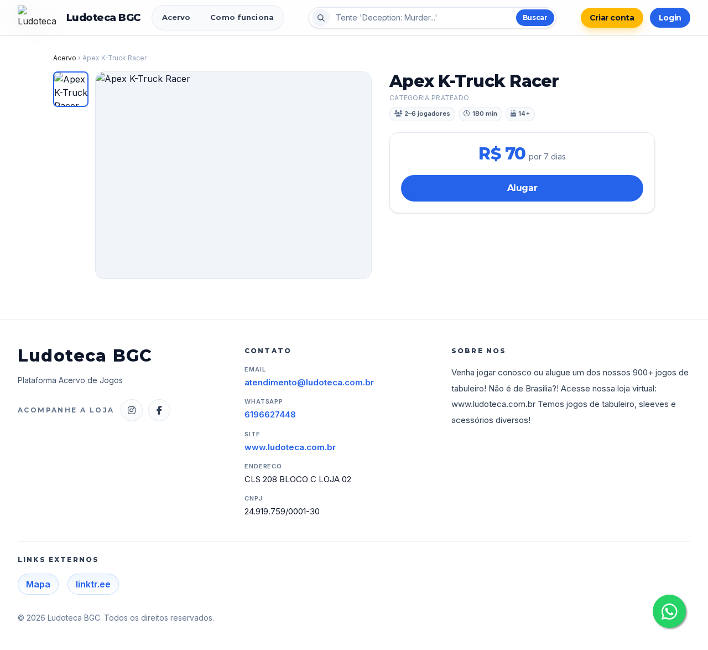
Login (670, 18)
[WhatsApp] (669, 611)
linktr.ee (93, 584)
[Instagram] (132, 410)
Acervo (176, 17)
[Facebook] (159, 410)
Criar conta (612, 18)
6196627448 (270, 414)
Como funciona (242, 17)
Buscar (535, 17)
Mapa (38, 584)
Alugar (522, 188)
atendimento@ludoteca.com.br (309, 382)
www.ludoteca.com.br (290, 447)
